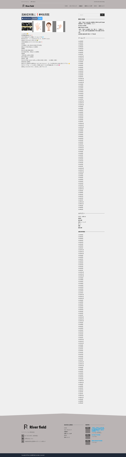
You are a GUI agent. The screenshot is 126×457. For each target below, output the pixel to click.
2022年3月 (80, 140)
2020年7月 (80, 177)
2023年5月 (80, 114)
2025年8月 (80, 63)
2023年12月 (81, 101)
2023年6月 (80, 112)
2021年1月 (80, 166)
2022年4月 (80, 138)
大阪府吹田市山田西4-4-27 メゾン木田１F (35, 441)
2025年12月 (81, 56)
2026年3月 (80, 50)
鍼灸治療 (80, 227)
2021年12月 (81, 145)
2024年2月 (80, 97)
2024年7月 (80, 87)
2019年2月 (80, 198)
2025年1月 (80, 76)
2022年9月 (80, 129)
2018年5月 (80, 209)
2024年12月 (81, 78)
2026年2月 (80, 52)
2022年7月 (80, 132)
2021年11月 (80, 147)
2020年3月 (80, 185)
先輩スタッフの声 (88, 6)
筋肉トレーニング (82, 222)
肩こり (79, 224)
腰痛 (79, 225)
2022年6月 (80, 134)
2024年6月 (80, 89)
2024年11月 (81, 80)
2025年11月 (81, 58)
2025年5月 (80, 69)
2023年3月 (80, 117)
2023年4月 (80, 116)
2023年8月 (80, 108)
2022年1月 (80, 144)
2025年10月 (81, 59)
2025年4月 (80, 71)
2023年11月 (81, 102)
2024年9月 (80, 84)
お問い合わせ (33, 1)
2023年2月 (80, 119)
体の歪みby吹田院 (82, 25)
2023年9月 (80, 106)
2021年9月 (80, 151)
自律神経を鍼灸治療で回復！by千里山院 (87, 34)
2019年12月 (81, 187)
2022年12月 (81, 123)
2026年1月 (80, 54)
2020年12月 (81, 168)
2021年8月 (80, 153)
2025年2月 (80, 74)
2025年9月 (80, 61)
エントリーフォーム (25, 1)
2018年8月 (80, 207)
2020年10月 (81, 172)
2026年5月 (80, 46)
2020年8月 (80, 175)
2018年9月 (80, 205)
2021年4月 (80, 160)
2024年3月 (80, 95)
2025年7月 (80, 65)
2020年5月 (80, 181)
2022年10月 (81, 127)
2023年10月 (81, 104)
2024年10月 (81, 82)
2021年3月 (80, 162)
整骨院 (79, 218)
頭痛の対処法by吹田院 (83, 27)
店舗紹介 (81, 6)
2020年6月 (80, 179)
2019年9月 (80, 190)
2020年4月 (80, 183)
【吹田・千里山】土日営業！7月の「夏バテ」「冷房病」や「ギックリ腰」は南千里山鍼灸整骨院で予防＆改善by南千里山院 (91, 31)
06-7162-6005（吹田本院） (31, 435)
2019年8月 (80, 192)
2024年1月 (80, 99)
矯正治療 (80, 220)
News (95, 6)
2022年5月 (80, 136)
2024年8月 (80, 86)
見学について (101, 6)
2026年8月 (80, 41)
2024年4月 (80, 93)
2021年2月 (80, 164)
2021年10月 (81, 149)
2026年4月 (80, 48)
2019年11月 (80, 188)
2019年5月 (80, 194)
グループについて (73, 6)
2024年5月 (80, 91)
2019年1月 (80, 200)
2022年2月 (80, 142)
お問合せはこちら (28, 438)
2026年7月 (80, 43)
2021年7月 (80, 155)
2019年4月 (80, 196)
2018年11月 (80, 203)
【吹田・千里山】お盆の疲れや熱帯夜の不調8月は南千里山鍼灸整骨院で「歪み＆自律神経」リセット (91, 23)
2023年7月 (80, 110)
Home (66, 6)
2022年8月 (80, 130)
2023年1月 (80, 121)
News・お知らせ (82, 216)
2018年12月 (81, 201)
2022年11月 (81, 125)
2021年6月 (80, 157)
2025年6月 (80, 67)
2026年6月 (80, 45)
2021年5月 (80, 158)
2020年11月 (81, 170)
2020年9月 (80, 173)
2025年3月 (80, 73)
